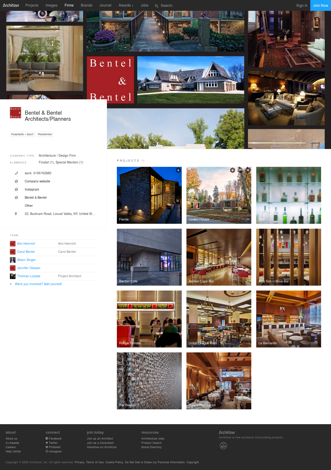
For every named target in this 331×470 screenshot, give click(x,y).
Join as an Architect (100, 438)
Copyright (192, 462)
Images (51, 5)
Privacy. (80, 462)
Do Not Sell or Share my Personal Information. (155, 462)
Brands (86, 5)
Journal (105, 5)
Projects (32, 5)
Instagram (55, 451)
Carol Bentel (26, 251)
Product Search (151, 442)
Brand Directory (151, 447)
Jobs (144, 5)
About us (11, 438)
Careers (11, 447)
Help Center (13, 451)
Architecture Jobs (152, 438)
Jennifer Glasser (29, 267)
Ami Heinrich (26, 243)
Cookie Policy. (114, 462)
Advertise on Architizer (102, 447)
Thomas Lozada (28, 276)
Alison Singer (26, 259)
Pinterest (54, 447)
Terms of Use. (95, 462)
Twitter (52, 442)
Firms (69, 5)
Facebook (55, 438)
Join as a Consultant (100, 442)
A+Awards (12, 442)
